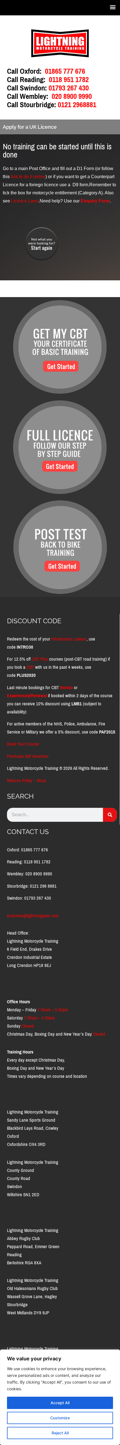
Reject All (60, 1432)
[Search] (110, 815)
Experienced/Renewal (27, 695)
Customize (60, 1417)
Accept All (60, 1402)
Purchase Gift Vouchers (28, 756)
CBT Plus (40, 659)
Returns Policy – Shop (26, 780)
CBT (30, 667)
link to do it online (28, 176)
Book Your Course (23, 744)
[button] (112, 6)
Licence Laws (25, 201)
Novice (66, 687)
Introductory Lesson (69, 639)
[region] (60, 1397)
